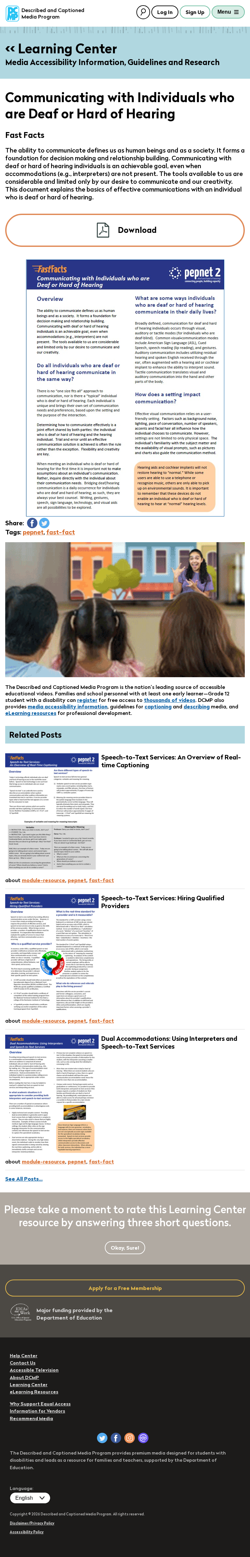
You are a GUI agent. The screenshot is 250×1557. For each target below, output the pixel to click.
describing (197, 706)
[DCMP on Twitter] (102, 1438)
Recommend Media (31, 1418)
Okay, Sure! (125, 1247)
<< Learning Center (61, 48)
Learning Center (29, 1385)
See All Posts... (24, 1178)
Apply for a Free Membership (125, 1288)
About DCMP (24, 1377)
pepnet (33, 532)
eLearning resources (30, 713)
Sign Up (195, 12)
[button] (32, 523)
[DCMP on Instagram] (129, 1438)
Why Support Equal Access (40, 1404)
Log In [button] (165, 12)
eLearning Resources (34, 1392)
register (87, 700)
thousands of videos (169, 700)
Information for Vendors (37, 1411)
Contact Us (22, 1363)
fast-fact (60, 532)
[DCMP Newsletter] (143, 1438)
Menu (224, 12)
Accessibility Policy (27, 1532)
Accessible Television (34, 1370)
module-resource (43, 880)
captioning (158, 706)
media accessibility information (67, 706)
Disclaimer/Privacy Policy (32, 1523)
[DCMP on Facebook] (116, 1438)
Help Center (23, 1356)
